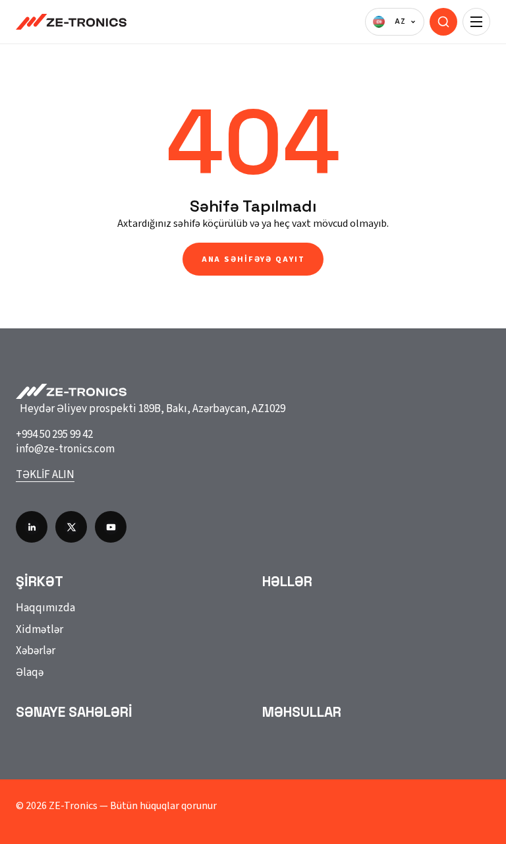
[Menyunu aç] (476, 22)
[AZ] (394, 22)
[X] (71, 527)
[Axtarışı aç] (443, 22)
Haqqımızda (45, 608)
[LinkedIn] (31, 527)
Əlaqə (29, 672)
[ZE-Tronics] (71, 22)
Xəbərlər (35, 651)
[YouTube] (110, 527)
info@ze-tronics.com (65, 449)
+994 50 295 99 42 (54, 434)
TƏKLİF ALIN (45, 475)
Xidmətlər (39, 630)
